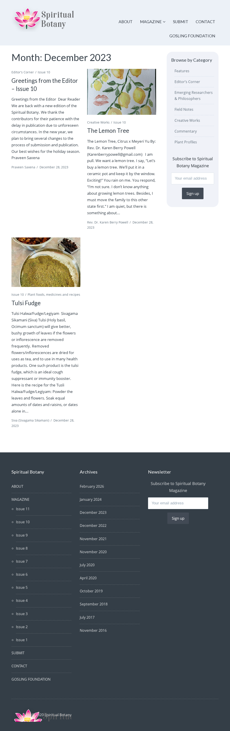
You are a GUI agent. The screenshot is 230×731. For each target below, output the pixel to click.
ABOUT (126, 21)
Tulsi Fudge (26, 303)
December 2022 (93, 525)
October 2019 (91, 591)
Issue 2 (22, 626)
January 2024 (91, 499)
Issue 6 (22, 574)
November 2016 (93, 630)
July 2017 (87, 617)
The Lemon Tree (108, 130)
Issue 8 (22, 548)
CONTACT (205, 21)
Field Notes (184, 109)
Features (182, 70)
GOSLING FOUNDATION (192, 35)
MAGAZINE (151, 21)
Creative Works (98, 122)
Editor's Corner (22, 72)
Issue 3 (22, 613)
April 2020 (88, 577)
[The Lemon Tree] (121, 92)
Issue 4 (22, 600)
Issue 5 (22, 587)
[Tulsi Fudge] (45, 262)
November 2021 (93, 538)
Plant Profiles (186, 142)
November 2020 (93, 551)
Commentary (186, 131)
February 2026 (92, 486)
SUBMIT (180, 21)
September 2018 (94, 604)
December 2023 (93, 512)
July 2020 (87, 564)
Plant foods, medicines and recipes (54, 294)
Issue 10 (44, 72)
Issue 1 (22, 639)
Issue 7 (22, 561)
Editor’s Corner (187, 81)
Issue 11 (23, 508)
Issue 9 (22, 535)
